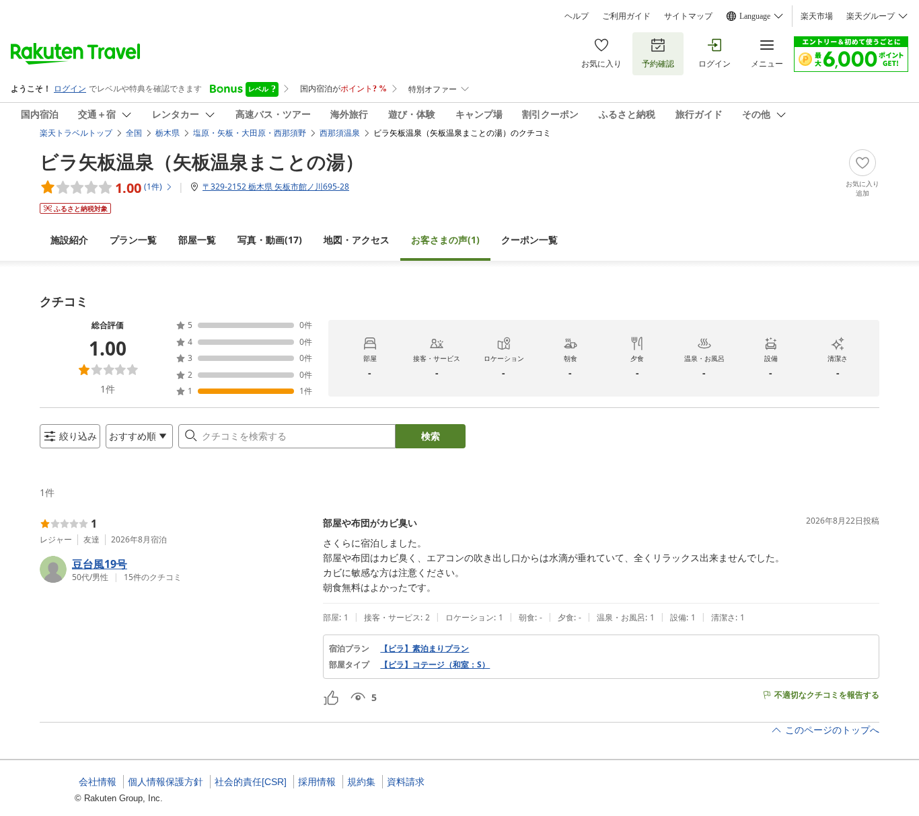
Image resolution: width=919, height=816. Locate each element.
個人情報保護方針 (165, 781)
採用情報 (317, 781)
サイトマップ (688, 16)
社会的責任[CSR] (251, 781)
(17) (269, 239)
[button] (176, 569)
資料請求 (406, 781)
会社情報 (97, 781)
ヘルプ (576, 16)
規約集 (361, 781)
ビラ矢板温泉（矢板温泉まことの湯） (202, 161)
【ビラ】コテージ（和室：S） (435, 664)
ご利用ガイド (626, 16)
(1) (445, 239)
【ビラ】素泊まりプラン (424, 648)
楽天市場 (817, 16)
